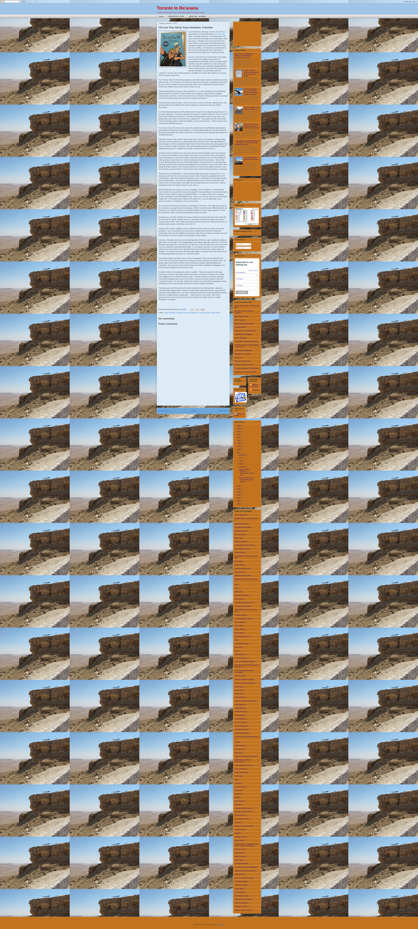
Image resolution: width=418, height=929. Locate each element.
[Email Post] (191, 309)
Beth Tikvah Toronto (242, 316)
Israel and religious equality (244, 679)
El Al (236, 588)
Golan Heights (240, 629)
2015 (239, 489)
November (243, 455)
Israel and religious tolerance (245, 683)
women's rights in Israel (243, 910)
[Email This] (196, 309)
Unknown (255, 390)
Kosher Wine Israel (241, 772)
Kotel (236, 779)
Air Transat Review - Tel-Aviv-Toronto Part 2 (251, 159)
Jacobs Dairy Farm (241, 726)
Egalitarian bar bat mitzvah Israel (246, 579)
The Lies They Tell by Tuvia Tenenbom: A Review (246, 479)
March (241, 464)
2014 (239, 492)
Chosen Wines (240, 552)
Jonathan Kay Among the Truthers (246, 736)
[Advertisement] (193, 390)
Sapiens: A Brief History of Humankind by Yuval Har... (246, 472)
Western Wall (239, 874)
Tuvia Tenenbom (203, 313)
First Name (239, 279)
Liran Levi (238, 790)
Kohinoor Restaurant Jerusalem (246, 756)
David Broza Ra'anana (242, 568)
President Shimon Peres (243, 812)
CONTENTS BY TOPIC (176, 16)
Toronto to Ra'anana (177, 8)
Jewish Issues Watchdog (243, 350)
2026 (239, 425)
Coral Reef (238, 561)
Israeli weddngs (240, 719)
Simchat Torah (240, 849)
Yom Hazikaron (240, 892)
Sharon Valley (239, 840)
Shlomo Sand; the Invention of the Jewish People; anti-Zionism (246, 845)
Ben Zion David (240, 534)
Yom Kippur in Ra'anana (243, 899)
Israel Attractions (240, 654)
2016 (239, 486)
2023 (239, 434)
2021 (239, 440)
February (242, 467)
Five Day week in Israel (243, 606)
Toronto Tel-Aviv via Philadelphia (246, 867)
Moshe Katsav (240, 801)
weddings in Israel (241, 906)
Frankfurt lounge (240, 615)
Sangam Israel (240, 829)
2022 (239, 437)
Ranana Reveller (255, 385)
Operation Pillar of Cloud (243, 808)
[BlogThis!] (198, 309)
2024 (239, 431)
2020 (239, 443)
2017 (239, 452)
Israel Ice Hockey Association (245, 661)
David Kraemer (240, 572)
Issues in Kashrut (241, 722)
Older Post (223, 411)
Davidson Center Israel (243, 575)
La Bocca (238, 783)
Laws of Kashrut (240, 787)
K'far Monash (239, 749)
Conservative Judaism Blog (244, 323)
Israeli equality (240, 715)
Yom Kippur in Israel (242, 896)
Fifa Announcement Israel (243, 602)
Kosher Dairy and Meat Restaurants (243, 761)
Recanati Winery (240, 815)
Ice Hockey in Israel (241, 643)
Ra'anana (179, 313)
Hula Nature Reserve (242, 636)
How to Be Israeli (240, 338)
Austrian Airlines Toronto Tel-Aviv (246, 518)
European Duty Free (242, 595)
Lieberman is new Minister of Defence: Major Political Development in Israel (245, 55)
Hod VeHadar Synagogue (243, 334)
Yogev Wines (239, 888)
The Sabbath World (241, 863)
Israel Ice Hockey (241, 658)
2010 (239, 504)
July (240, 458)
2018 (239, 449)
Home (161, 16)
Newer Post (164, 411)
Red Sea (238, 822)
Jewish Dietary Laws (242, 733)
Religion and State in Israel (244, 365)
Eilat (236, 584)
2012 (239, 498)
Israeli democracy (241, 711)
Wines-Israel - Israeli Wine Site (245, 372)
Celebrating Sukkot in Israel (244, 545)
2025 (239, 428)
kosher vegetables (241, 903)
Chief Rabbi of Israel (242, 549)
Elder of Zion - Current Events (245, 331)
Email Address (246, 272)
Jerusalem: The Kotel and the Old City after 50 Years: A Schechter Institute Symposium (247, 142)
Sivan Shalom (239, 853)
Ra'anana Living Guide (242, 361)
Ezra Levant (239, 599)
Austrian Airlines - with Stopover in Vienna (251, 108)
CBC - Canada (240, 320)
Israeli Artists (239, 694)
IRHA (236, 640)
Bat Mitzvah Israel (241, 531)
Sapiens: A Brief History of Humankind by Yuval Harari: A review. (251, 73)
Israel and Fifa (240, 676)
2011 (239, 501)
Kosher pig (238, 776)
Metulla (237, 797)
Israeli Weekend (240, 704)
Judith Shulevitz (240, 745)
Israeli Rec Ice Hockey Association (246, 341)
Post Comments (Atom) (198, 419)
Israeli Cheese (240, 697)
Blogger (221, 925)
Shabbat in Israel (240, 837)
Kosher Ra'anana (241, 769)
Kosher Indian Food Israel (244, 765)
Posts (239, 244)
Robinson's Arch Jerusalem (244, 826)
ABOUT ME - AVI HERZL (197, 16)
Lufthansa (238, 794)
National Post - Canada (243, 354)
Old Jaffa (238, 804)
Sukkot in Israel (240, 856)
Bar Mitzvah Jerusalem (243, 527)
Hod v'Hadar (239, 633)
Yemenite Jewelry (241, 885)
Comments (241, 248)
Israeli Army (239, 690)
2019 (239, 446)
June (241, 461)
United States (215, 313)
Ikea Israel (238, 647)
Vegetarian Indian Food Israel (245, 871)
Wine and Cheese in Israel (244, 878)
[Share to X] (200, 309)
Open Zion (238, 357)
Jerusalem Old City (241, 729)
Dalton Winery (239, 565)
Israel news (239, 686)
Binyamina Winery (241, 541)
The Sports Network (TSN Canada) (247, 368)
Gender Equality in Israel (243, 618)
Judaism (238, 742)
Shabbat (238, 833)
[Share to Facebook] (202, 309)
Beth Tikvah (239, 538)
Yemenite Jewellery (241, 881)
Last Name (239, 285)
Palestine (172, 313)
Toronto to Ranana (190, 313)
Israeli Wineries (240, 708)
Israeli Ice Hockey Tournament (245, 701)
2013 (239, 495)
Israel (166, 313)
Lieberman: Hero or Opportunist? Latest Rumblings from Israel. (251, 126)
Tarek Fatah (239, 860)
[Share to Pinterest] (204, 309)
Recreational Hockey (242, 819)
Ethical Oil (238, 592)
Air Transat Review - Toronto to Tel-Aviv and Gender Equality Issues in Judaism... (251, 91)
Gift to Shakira (240, 622)
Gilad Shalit (239, 626)
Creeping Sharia (240, 327)
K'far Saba (238, 753)
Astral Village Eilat (241, 515)
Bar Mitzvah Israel (241, 524)
